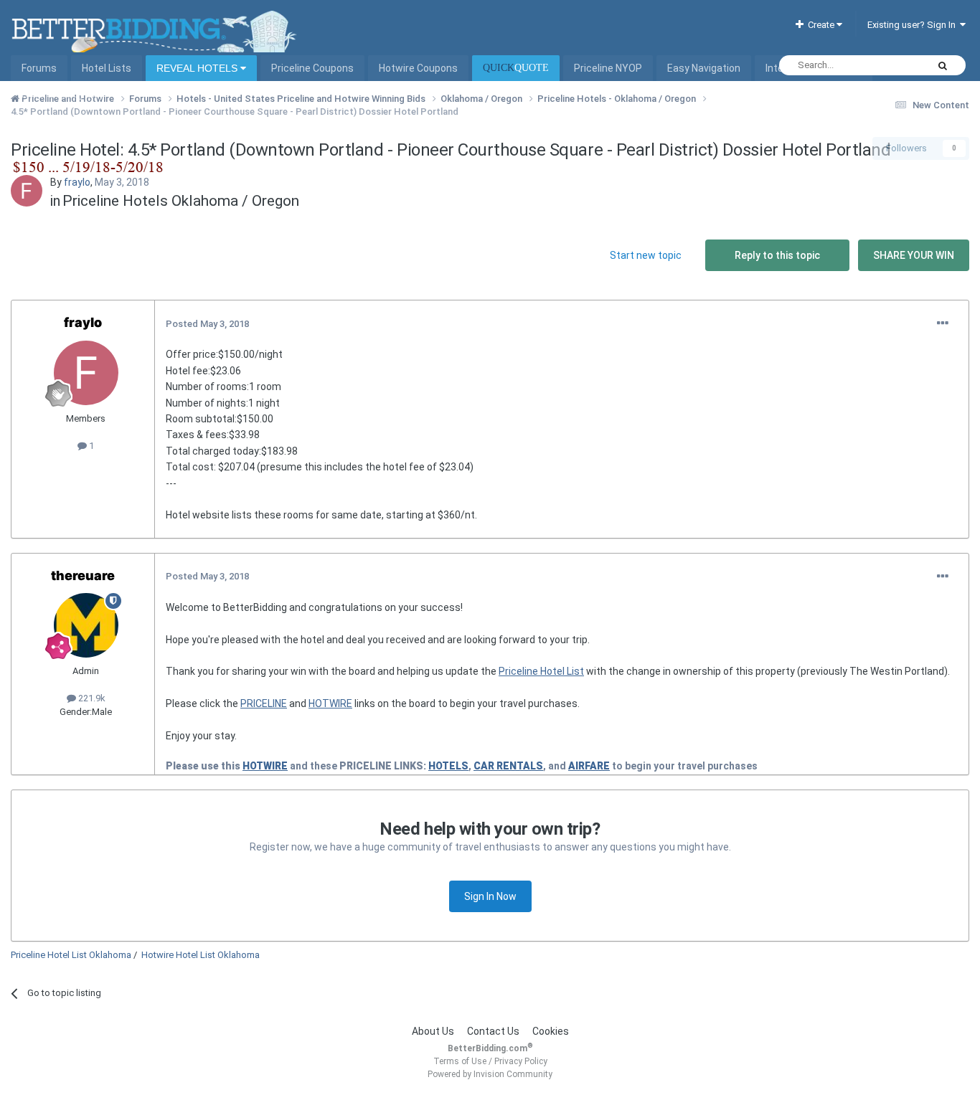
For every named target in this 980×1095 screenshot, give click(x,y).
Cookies (550, 1031)
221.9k (90, 698)
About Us (433, 1031)
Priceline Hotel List (541, 671)
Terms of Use (459, 1061)
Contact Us (493, 1031)
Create (820, 24)
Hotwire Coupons (418, 68)
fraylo (77, 182)
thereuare (83, 575)
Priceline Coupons (312, 68)
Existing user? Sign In (913, 24)
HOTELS (448, 766)
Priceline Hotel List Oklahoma (71, 954)
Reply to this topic (777, 255)
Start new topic (646, 255)
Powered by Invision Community (490, 1074)
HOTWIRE (330, 703)
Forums (39, 68)
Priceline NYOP (608, 68)
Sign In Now (490, 896)
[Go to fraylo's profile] (26, 191)
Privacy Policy (520, 1061)
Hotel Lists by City (63, 94)
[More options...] (942, 323)
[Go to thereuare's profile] (86, 625)
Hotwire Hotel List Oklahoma (200, 954)
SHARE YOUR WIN (913, 255)
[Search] (942, 65)
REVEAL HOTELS (198, 68)
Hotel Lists (106, 68)
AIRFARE (589, 766)
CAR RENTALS (508, 766)
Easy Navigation (703, 68)
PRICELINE (263, 703)
